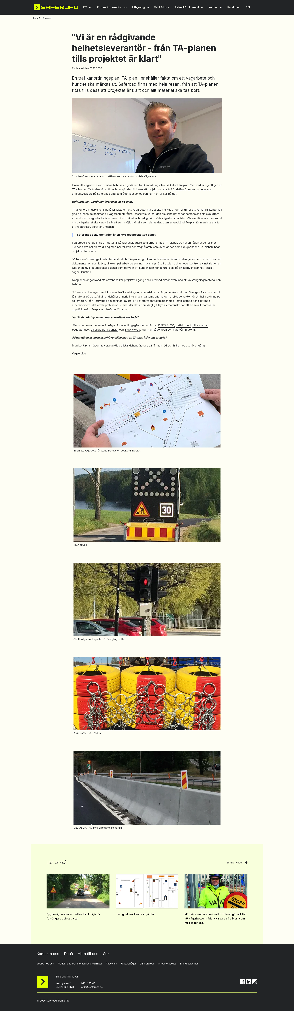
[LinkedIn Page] (248, 981)
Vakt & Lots (161, 7)
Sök (248, 7)
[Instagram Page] (254, 981)
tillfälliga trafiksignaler (104, 329)
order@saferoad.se (92, 987)
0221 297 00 (88, 983)
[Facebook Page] (242, 981)
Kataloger (234, 7)
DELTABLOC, (166, 325)
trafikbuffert (183, 325)
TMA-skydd (132, 329)
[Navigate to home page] (56, 7)
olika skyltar (200, 325)
